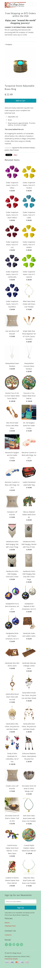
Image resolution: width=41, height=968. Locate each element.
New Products (14, 150)
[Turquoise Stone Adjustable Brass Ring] (20, 62)
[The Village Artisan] (15, 5)
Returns (7, 923)
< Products (8, 44)
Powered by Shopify (11, 959)
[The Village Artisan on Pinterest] (18, 944)
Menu (30, 4)
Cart (34, 4)
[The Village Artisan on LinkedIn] (22, 944)
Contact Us (8, 935)
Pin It (15, 155)
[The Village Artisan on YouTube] (14, 944)
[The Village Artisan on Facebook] (7, 944)
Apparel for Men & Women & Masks (23, 148)
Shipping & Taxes (10, 926)
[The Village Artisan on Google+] (10, 944)
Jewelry (7, 150)
